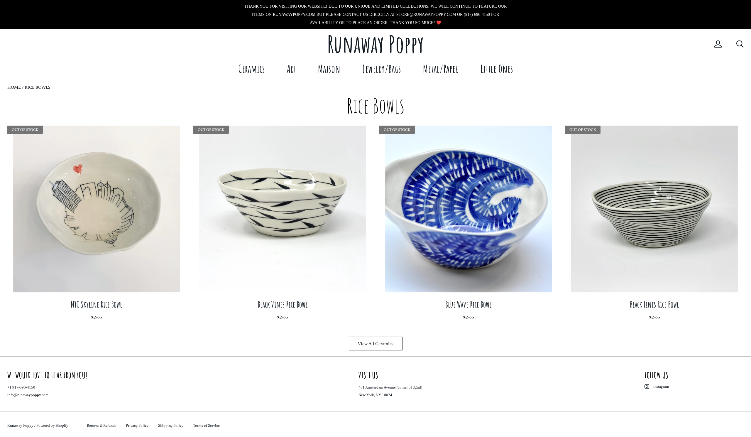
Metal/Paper (440, 68)
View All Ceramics (375, 343)
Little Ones (496, 68)
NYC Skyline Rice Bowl (96, 304)
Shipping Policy (170, 425)
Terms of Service (206, 425)
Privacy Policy (137, 425)
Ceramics (251, 68)
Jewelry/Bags (381, 68)
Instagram (661, 386)
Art (291, 68)
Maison (329, 68)
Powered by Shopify (52, 425)
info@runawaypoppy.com (27, 395)
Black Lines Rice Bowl (654, 304)
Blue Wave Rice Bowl (468, 304)
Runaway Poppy (20, 425)
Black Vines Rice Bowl (283, 304)
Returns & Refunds (101, 425)
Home (14, 87)
